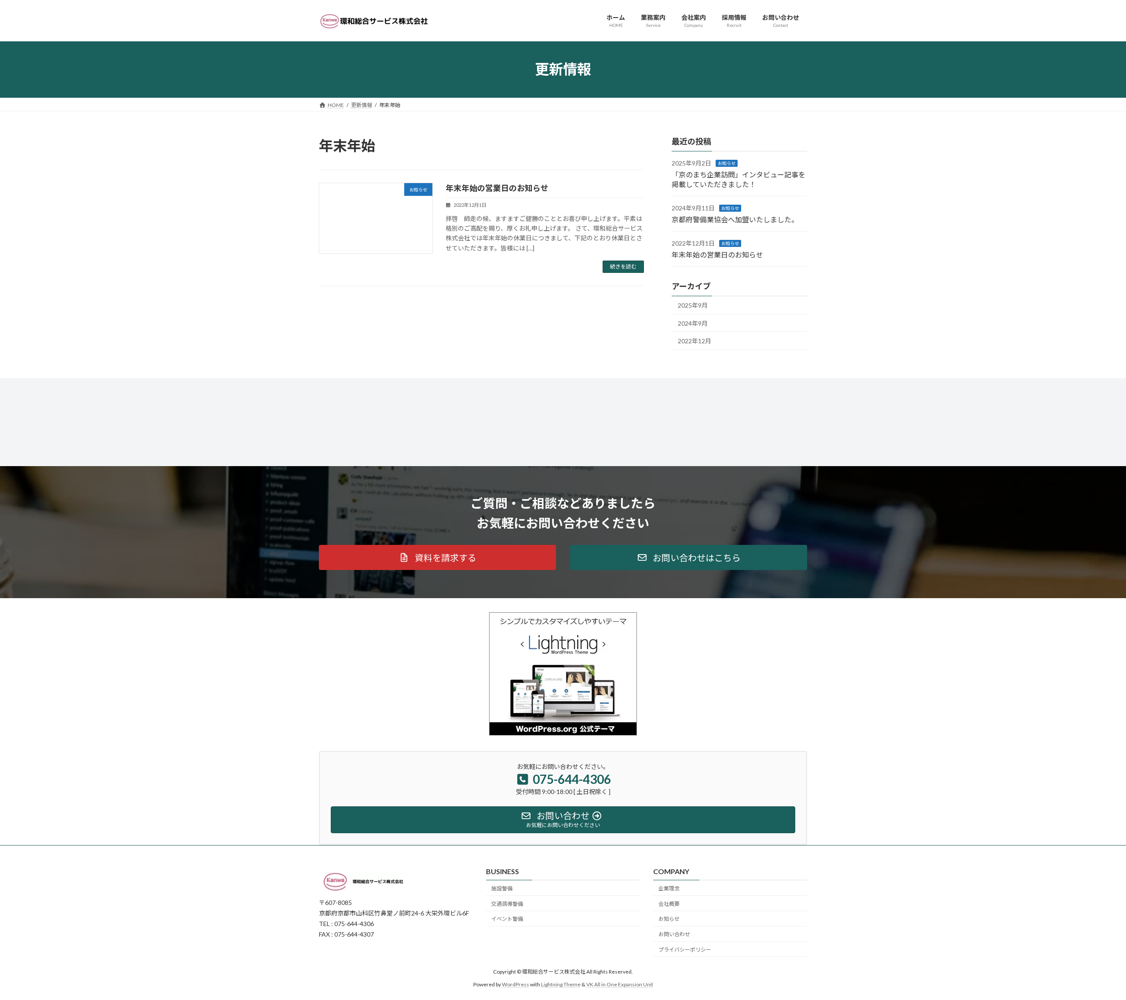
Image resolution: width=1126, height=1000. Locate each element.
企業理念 (669, 888)
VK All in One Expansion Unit (619, 984)
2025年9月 (693, 305)
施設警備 (501, 888)
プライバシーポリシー (684, 949)
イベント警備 (507, 918)
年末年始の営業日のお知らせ (497, 188)
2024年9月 (693, 323)
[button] (437, 557)
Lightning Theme (561, 984)
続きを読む (623, 266)
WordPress (515, 984)
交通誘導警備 (507, 904)
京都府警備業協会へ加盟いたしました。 (735, 219)
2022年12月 (694, 341)
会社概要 (669, 904)
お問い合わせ (674, 934)
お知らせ (726, 163)
